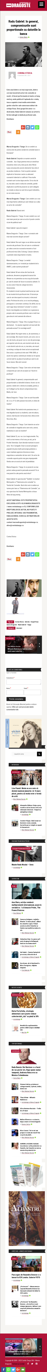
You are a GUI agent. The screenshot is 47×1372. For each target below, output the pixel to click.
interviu (27, 622)
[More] (18, 132)
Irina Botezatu (26, 970)
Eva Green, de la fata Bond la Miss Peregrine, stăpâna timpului (29, 965)
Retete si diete (17, 995)
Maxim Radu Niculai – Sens (23, 865)
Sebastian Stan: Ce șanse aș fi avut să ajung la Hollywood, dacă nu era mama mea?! (30, 941)
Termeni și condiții (18, 1364)
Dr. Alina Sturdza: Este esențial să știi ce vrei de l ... (21, 650)
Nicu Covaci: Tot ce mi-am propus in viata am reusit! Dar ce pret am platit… (30, 1133)
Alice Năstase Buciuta (19, 799)
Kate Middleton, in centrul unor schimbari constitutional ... (21, 1353)
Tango (29, 625)
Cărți (14, 1259)
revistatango (11, 646)
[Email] (22, 1369)
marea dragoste (12, 625)
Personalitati (11, 1341)
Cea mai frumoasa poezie (21, 848)
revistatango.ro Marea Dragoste (30, 957)
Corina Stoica (23, 37)
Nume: (8, 688)
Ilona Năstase (17, 913)
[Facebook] (3, 1369)
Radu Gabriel (22, 625)
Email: (26, 688)
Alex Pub (24, 1032)
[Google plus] (23, 127)
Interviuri (19, 628)
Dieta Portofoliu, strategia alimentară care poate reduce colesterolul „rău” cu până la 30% (25, 1014)
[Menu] (41, 4)
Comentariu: (10, 678)
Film (13, 886)
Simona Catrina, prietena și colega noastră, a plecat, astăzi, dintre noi (31, 1086)
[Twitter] (32, 127)
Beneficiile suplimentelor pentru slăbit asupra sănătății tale (30, 1028)
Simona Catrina (26, 1124)
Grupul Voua (34, 622)
